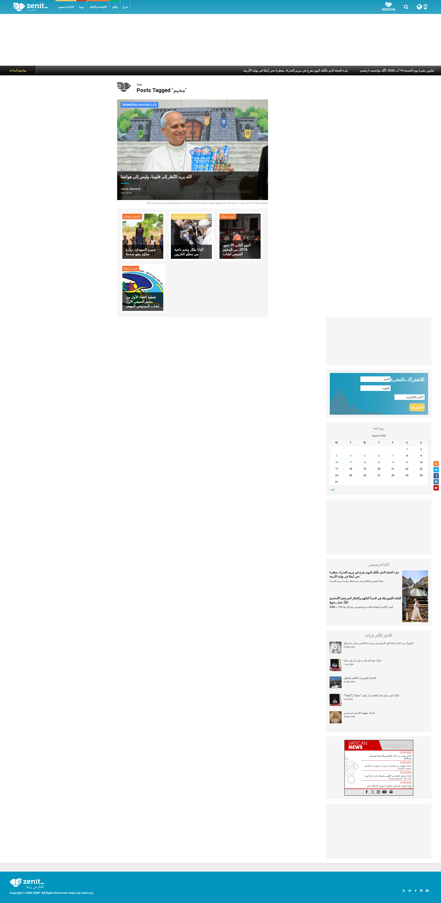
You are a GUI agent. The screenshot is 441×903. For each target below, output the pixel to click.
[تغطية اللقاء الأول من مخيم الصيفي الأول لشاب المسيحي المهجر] (142, 288)
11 (350, 462)
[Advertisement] (220, 40)
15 (407, 462)
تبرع (125, 6)
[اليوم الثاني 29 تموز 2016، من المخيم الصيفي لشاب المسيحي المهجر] (239, 236)
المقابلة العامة (180, 216)
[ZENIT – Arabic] (34, 7)
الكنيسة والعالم (98, 6)
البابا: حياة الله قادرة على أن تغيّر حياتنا (362, 660)
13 (378, 462)
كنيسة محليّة (228, 216)
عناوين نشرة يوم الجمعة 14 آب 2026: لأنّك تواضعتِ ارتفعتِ (350, 70)
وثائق (115, 6)
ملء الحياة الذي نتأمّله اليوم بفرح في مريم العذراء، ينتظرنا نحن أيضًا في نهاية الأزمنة (248, 70)
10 (336, 462)
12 (364, 462)
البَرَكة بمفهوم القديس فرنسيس (359, 712)
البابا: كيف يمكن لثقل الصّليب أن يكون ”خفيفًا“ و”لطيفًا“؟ (371, 695)
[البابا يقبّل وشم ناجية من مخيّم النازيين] (191, 236)
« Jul (332, 489)
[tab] (362, 745)
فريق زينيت (126, 192)
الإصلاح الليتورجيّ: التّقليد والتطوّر (360, 678)
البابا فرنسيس (66, 6)
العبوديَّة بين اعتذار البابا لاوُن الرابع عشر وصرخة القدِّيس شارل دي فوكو (378, 643)
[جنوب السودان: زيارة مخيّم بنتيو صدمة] (142, 236)
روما (81, 6)
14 (392, 462)
